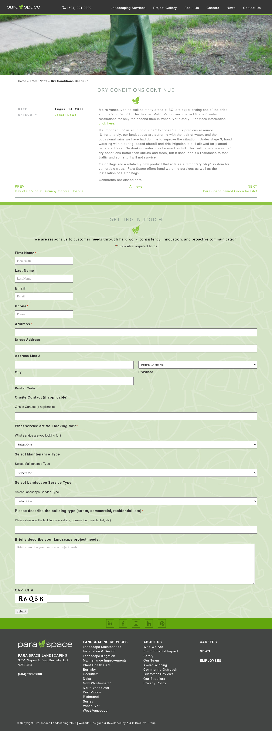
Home (22, 81)
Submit (21, 611)
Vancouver (91, 705)
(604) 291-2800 (79, 7)
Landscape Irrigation (99, 655)
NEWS (205, 651)
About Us (191, 7)
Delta (87, 678)
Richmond (91, 696)
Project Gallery (165, 7)
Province (145, 371)
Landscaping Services (128, 7)
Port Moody (92, 692)
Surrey (88, 701)
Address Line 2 (27, 355)
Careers (213, 7)
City (18, 372)
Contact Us (252, 7)
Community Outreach (160, 669)
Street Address (27, 339)
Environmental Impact (160, 651)
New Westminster (97, 683)
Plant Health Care (97, 665)
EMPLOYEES (210, 660)
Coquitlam (91, 674)
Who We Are (153, 646)
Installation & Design (99, 651)
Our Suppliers (154, 678)
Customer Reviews (158, 674)
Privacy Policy (154, 683)
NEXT (230, 188)
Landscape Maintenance (102, 646)
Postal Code (25, 388)
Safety (148, 655)
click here (106, 123)
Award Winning (155, 665)
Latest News (38, 81)
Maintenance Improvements (105, 660)
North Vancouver (96, 687)
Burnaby (89, 669)
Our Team (151, 660)
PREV (49, 188)
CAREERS (208, 641)
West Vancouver (96, 710)
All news (136, 186)
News (231, 7)
